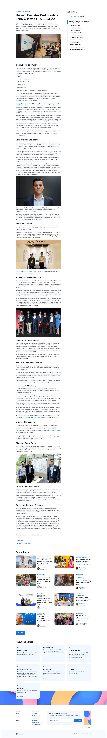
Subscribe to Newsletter (24, 543)
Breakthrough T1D (55, 294)
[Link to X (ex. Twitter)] (86, 727)
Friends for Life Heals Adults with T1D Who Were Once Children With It (83, 599)
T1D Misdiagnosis (79, 575)
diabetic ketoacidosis (55, 430)
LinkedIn (20, 540)
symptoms (51, 144)
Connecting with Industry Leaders (77, 35)
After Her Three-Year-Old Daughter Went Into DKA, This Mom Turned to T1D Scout (44, 580)
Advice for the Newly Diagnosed (77, 49)
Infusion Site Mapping (75, 42)
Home (17, 713)
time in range (21, 95)
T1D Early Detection (85, 556)
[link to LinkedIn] (75, 16)
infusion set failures (53, 103)
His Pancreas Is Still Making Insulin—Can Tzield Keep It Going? (83, 582)
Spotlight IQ (50, 286)
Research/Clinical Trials (81, 557)
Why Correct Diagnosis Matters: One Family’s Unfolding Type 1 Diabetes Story (44, 601)
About (17, 715)
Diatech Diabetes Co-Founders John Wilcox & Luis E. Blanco (79, 22)
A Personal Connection (75, 30)
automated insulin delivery (22, 100)
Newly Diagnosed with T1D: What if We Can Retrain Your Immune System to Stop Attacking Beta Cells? (83, 562)
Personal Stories (40, 556)
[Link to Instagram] (83, 727)
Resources (47, 556)
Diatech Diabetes (20, 107)
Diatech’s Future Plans (75, 44)
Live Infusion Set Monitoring (76, 39)
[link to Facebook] (72, 16)
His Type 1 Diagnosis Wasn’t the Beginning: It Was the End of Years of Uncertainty (43, 619)
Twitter (20, 537)
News (17, 720)
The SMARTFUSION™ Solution (77, 37)
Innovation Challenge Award (76, 32)
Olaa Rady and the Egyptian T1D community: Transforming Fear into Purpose (83, 618)
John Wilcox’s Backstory (76, 28)
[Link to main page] (19, 734)
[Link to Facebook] (89, 727)
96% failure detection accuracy (32, 417)
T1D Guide (34, 713)
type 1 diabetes (53, 68)
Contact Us (18, 718)
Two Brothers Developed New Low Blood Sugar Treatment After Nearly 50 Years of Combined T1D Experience (44, 561)
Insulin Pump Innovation (75, 25)
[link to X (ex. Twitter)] (68, 16)
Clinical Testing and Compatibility (77, 46)
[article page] (26, 562)
